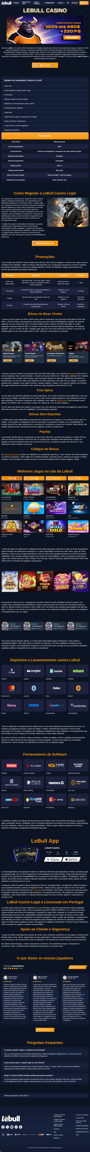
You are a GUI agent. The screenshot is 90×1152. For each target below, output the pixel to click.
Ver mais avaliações (45, 1029)
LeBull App (8, 112)
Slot (76, 478)
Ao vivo (32, 478)
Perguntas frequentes (11, 130)
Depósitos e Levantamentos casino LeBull (19, 104)
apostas (73, 374)
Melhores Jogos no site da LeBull (16, 99)
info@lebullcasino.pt (82, 1132)
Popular (10, 478)
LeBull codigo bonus (12, 454)
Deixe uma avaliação (78, 967)
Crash (55, 478)
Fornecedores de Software (13, 108)
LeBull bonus (62, 400)
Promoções (8, 95)
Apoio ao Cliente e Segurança (14, 121)
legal (37, 908)
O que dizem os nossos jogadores (16, 125)
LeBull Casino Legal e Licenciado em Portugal (20, 117)
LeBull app (37, 890)
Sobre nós (8, 86)
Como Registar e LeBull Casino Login (17, 90)
